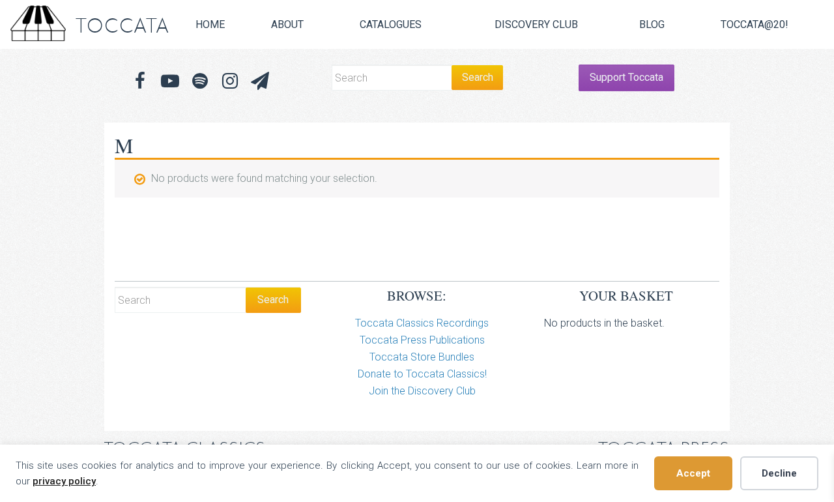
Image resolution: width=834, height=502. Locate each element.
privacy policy (64, 481)
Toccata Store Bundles (421, 357)
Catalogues (391, 24)
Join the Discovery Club (422, 391)
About (287, 24)
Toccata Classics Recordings (422, 323)
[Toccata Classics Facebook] (140, 81)
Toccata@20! (754, 24)
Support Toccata (626, 77)
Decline (779, 473)
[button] (260, 81)
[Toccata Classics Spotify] (200, 81)
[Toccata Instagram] (230, 81)
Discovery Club (536, 24)
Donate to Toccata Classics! (422, 374)
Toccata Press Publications (422, 340)
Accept (693, 473)
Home (210, 24)
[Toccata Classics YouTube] (170, 81)
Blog (652, 24)
